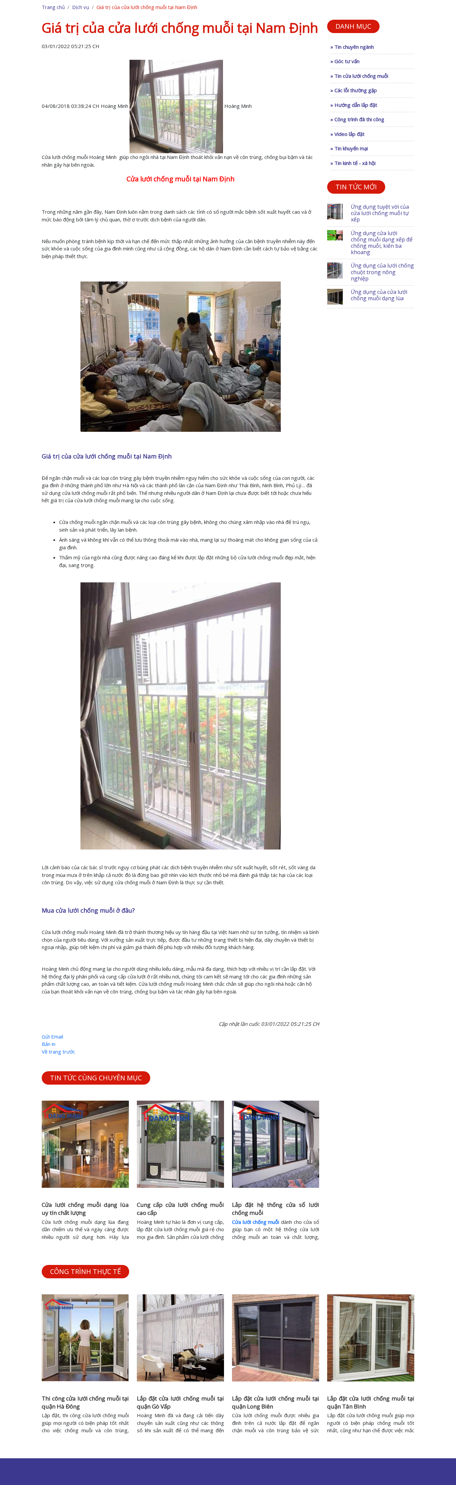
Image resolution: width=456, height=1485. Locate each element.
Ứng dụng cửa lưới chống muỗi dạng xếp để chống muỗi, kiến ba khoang (382, 242)
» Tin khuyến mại (349, 148)
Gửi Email (52, 1036)
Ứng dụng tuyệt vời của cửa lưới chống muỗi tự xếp (380, 213)
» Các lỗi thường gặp (353, 90)
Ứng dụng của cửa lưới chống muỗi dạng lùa (379, 295)
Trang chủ (53, 7)
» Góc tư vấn (345, 61)
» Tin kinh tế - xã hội (353, 163)
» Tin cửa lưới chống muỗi (359, 75)
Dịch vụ (80, 7)
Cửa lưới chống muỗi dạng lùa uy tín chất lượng (85, 1209)
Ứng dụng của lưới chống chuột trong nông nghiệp (382, 272)
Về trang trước (58, 1051)
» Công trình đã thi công (357, 119)
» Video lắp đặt (347, 134)
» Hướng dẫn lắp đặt (353, 105)
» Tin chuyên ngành (352, 46)
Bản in (48, 1044)
